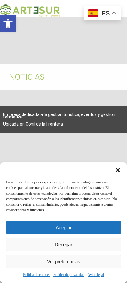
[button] (118, 170)
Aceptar (64, 227)
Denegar (63, 244)
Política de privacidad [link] (68, 274)
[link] (8, 23)
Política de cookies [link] (36, 274)
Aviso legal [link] (96, 274)
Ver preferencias (63, 261)
